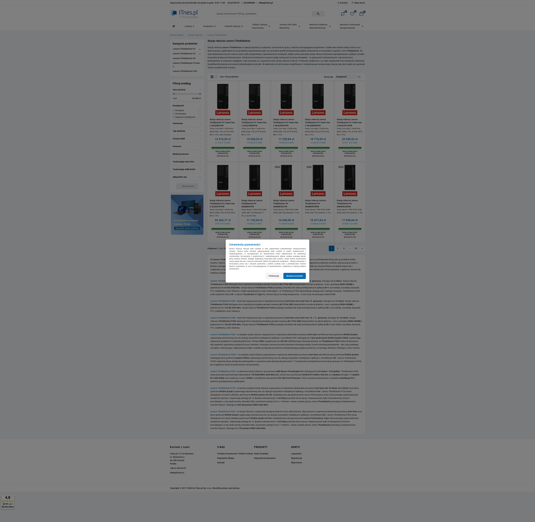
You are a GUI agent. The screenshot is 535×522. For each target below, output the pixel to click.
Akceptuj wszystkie (294, 276)
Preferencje (274, 276)
